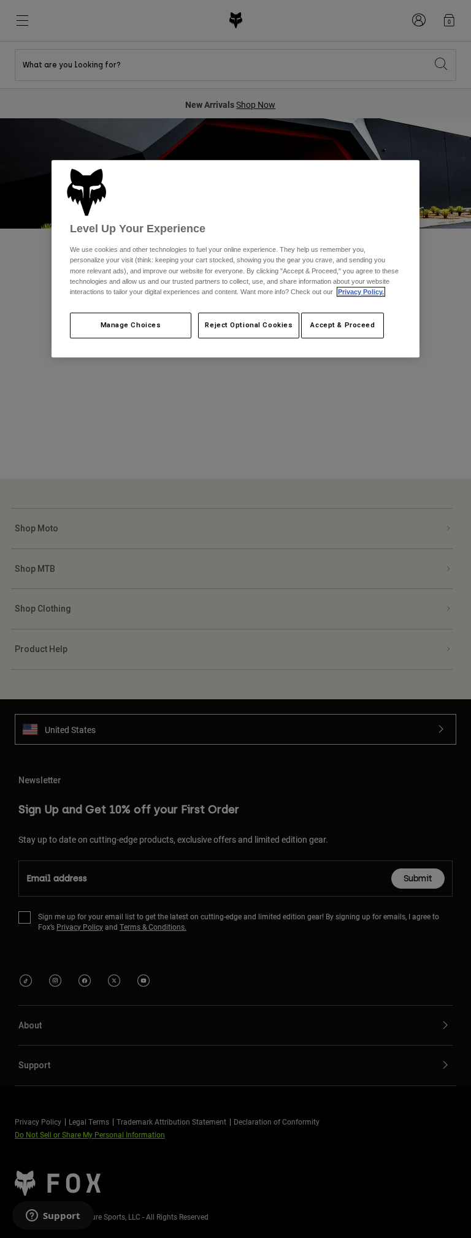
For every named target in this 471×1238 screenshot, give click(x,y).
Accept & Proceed (342, 325)
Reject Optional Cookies (249, 325)
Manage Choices (131, 325)
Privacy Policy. (361, 291)
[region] (235, 258)
